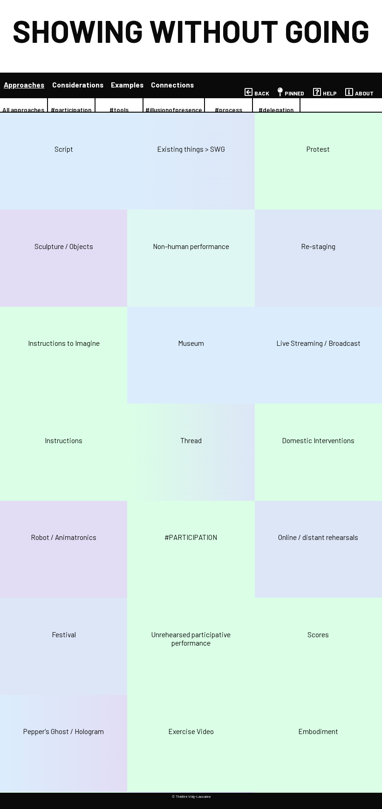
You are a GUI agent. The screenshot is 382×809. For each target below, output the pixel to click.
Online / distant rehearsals (318, 537)
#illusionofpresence (173, 110)
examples (127, 85)
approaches (24, 85)
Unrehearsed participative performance (191, 638)
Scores (318, 634)
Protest (318, 149)
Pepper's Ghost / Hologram (63, 731)
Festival (64, 634)
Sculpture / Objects (63, 246)
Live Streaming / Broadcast (318, 343)
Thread (191, 440)
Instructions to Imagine (64, 343)
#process (228, 110)
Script (64, 149)
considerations (77, 85)
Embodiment (318, 731)
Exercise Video (191, 731)
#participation (71, 110)
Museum (191, 343)
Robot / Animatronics (63, 537)
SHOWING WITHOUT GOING (191, 30)
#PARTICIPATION (190, 537)
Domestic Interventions (318, 440)
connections (172, 85)
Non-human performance (191, 246)
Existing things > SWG (191, 149)
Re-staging (318, 246)
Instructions (63, 440)
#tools (119, 110)
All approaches (23, 110)
